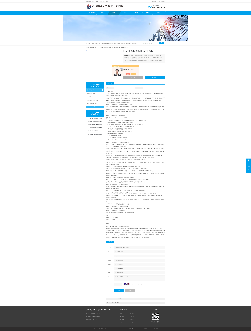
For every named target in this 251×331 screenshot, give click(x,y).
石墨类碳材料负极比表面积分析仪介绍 (95, 127)
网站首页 (93, 12)
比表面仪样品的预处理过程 (94, 130)
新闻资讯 (132, 316)
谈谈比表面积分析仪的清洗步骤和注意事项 (95, 118)
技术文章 (137, 12)
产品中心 (114, 12)
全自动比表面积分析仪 (93, 100)
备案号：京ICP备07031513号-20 (135, 328)
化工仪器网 (155, 328)
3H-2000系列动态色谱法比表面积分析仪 (119, 298)
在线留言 (158, 1)
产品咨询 (133, 77)
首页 (93, 47)
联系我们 (163, 1)
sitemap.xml (161, 328)
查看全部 (95, 107)
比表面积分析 (91, 96)
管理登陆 (145, 328)
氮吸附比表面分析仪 (115, 302)
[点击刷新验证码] (126, 284)
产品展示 (122, 316)
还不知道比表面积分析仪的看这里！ (95, 134)
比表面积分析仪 (102, 47)
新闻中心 (125, 12)
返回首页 (154, 1)
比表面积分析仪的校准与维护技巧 (95, 124)
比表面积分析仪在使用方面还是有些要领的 (95, 121)
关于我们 (103, 12)
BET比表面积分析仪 (92, 103)
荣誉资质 (132, 319)
